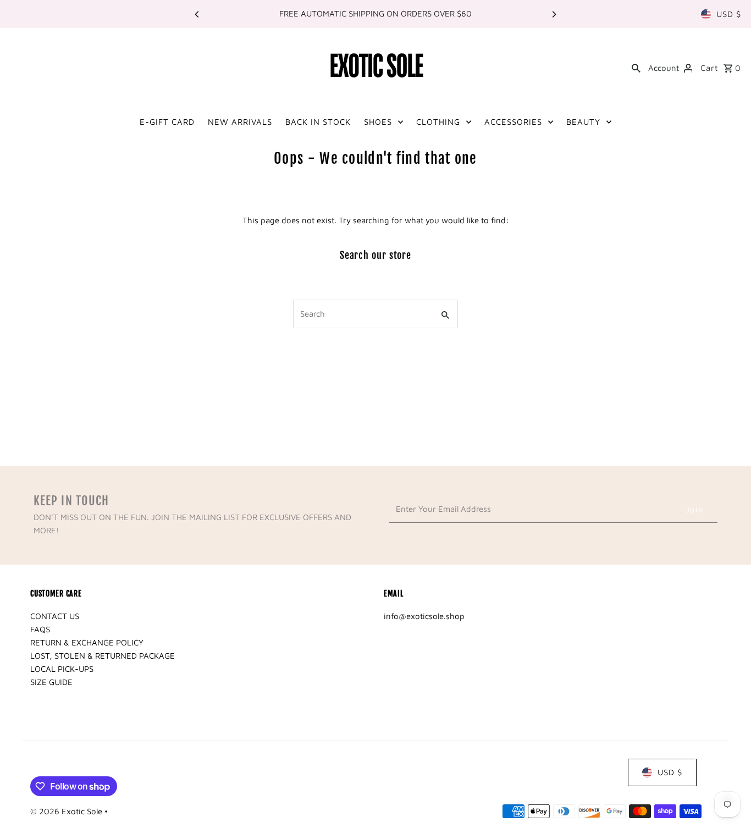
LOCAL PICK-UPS (61, 669)
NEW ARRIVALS (240, 121)
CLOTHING (438, 121)
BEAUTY (583, 121)
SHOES (378, 121)
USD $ (728, 14)
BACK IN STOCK (318, 121)
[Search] (636, 67)
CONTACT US (54, 616)
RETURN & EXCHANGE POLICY (86, 642)
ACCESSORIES (513, 121)
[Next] (553, 14)
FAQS (40, 629)
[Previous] (197, 14)
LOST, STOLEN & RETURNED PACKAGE (102, 655)
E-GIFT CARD (167, 121)
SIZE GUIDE (51, 682)
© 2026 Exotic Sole (67, 811)
